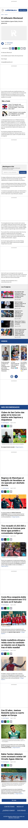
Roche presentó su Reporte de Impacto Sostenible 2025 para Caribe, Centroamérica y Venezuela (5, 367)
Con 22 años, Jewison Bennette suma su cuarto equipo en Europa (12, 712)
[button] (23, 10)
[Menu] (3, 10)
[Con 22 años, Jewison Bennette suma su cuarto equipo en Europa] (13, 731)
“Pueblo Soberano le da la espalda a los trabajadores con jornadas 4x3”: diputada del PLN (17, 114)
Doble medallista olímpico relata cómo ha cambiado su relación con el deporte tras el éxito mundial (13, 644)
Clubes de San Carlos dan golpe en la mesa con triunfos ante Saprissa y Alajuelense (12, 416)
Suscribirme (23, 172)
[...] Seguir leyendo (18, 447)
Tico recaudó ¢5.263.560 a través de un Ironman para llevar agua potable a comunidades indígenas (13, 529)
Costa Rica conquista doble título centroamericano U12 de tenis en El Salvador (13, 599)
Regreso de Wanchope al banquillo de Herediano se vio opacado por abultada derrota (13, 481)
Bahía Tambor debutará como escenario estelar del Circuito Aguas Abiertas (13, 756)
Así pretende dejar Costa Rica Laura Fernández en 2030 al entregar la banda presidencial (20, 294)
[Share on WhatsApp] (19, 48)
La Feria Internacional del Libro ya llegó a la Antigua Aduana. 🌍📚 (15, 365)
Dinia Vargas (10, 42)
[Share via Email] (21, 48)
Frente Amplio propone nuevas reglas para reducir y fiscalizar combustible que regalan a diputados (20, 332)
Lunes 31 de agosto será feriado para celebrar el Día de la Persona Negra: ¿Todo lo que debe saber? (16, 106)
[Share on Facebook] (13, 48)
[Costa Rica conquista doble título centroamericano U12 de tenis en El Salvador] (13, 618)
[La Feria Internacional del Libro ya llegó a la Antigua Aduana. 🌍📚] (15, 352)
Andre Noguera (6, 422)
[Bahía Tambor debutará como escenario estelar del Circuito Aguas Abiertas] (13, 775)
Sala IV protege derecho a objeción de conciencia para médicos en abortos (20, 304)
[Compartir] (24, 48)
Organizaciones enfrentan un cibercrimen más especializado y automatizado (19, 313)
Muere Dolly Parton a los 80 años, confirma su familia (20, 323)
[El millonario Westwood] (14, 33)
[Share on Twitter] (16, 48)
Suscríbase (21, 810)
